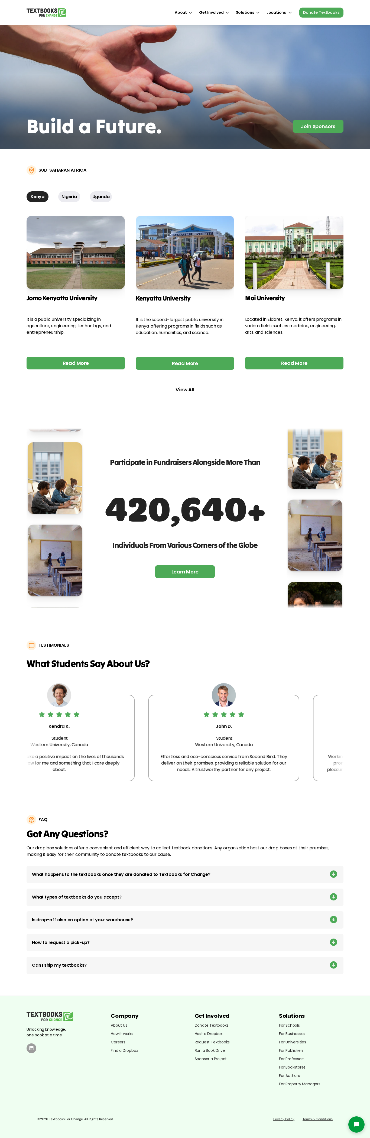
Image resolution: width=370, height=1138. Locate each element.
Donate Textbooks (212, 1025)
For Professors (291, 1059)
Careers (118, 1042)
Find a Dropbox (124, 1050)
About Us (119, 1025)
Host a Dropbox (209, 1033)
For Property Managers (299, 1084)
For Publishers (291, 1050)
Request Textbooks (212, 1042)
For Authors (289, 1075)
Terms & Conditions (318, 1119)
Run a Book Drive (210, 1050)
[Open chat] (356, 1124)
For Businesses (292, 1033)
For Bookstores (292, 1067)
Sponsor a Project (211, 1059)
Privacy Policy (283, 1119)
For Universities (292, 1042)
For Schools (289, 1025)
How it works (122, 1033)
